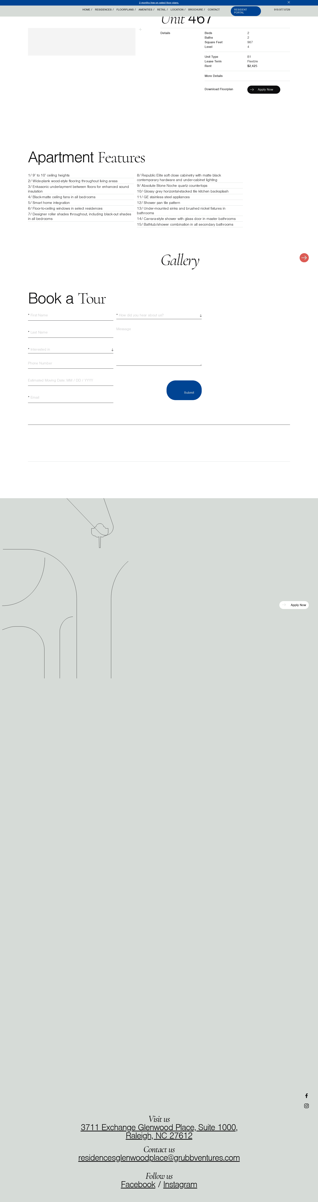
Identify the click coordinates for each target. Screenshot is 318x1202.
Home (86, 9)
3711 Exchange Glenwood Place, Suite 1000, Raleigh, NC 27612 (159, 1131)
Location (177, 9)
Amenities (145, 9)
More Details (214, 76)
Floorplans (125, 9)
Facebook (138, 1184)
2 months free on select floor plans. (159, 2)
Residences (103, 9)
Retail (161, 9)
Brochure (195, 9)
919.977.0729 (282, 9)
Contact (214, 9)
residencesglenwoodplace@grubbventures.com (159, 1157)
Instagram (180, 1184)
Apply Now (298, 605)
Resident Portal (240, 11)
